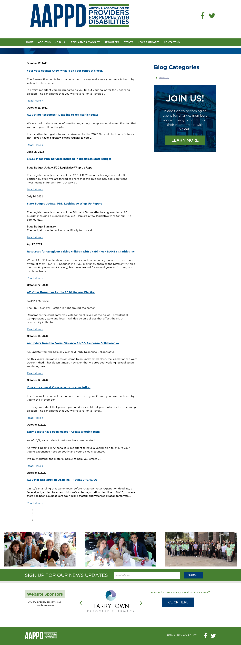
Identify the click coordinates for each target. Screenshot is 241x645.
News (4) (164, 77)
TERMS (171, 635)
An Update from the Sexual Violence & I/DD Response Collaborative (73, 343)
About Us (44, 42)
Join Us (60, 42)
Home (29, 42)
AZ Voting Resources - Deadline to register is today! (62, 114)
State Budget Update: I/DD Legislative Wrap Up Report (64, 203)
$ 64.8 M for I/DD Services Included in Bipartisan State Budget (69, 158)
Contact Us (172, 42)
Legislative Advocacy (85, 42)
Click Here (178, 602)
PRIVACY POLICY (187, 635)
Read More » (35, 100)
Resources (111, 42)
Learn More (185, 140)
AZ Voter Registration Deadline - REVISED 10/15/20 (62, 479)
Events (128, 42)
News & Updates (148, 42)
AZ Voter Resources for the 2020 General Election (61, 292)
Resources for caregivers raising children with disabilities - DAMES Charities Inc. (81, 251)
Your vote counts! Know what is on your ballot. (58, 387)
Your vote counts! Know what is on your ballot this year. (65, 70)
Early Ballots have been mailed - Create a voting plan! (63, 431)
